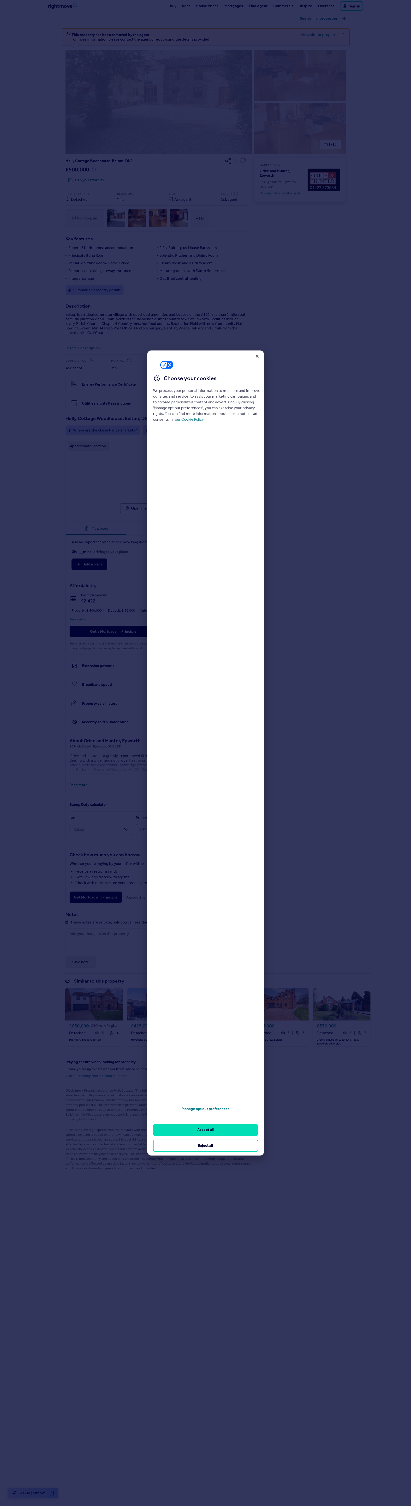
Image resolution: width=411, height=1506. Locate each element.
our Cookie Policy (189, 419)
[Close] (257, 356)
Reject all (205, 1145)
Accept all (205, 1130)
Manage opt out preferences (206, 1108)
